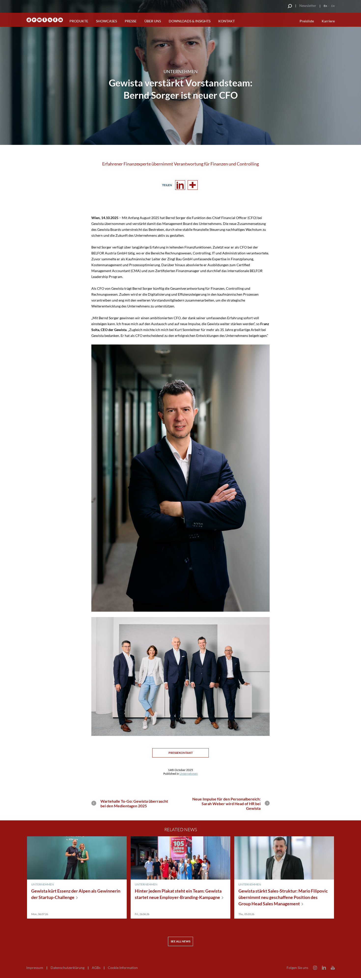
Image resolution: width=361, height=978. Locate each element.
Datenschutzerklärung (67, 968)
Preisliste (307, 21)
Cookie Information (123, 968)
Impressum (34, 968)
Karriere (328, 21)
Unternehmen (189, 773)
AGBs (96, 968)
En (325, 6)
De (333, 6)
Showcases (106, 21)
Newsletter (307, 5)
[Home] (44, 20)
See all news (180, 941)
